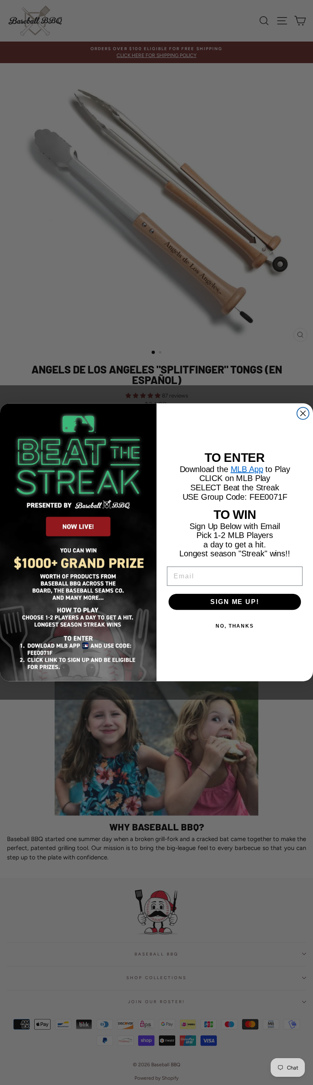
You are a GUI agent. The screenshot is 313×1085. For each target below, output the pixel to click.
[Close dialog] (303, 414)
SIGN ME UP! (234, 601)
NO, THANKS (235, 626)
